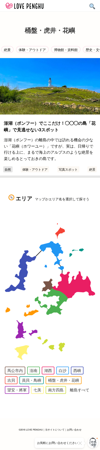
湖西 (48, 370)
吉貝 (11, 380)
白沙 (63, 370)
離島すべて (79, 390)
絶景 (7, 49)
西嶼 (77, 370)
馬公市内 (15, 370)
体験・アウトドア (32, 49)
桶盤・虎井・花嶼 (63, 380)
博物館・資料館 (66, 49)
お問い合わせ (74, 429)
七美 (37, 390)
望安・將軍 (17, 390)
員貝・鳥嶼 (31, 380)
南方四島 (56, 390)
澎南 (33, 370)
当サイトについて (55, 429)
